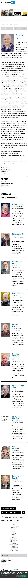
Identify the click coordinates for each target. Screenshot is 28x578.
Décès (11, 520)
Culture (21, 517)
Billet (14, 530)
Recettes (14, 546)
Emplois (17, 520)
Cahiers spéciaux (14, 541)
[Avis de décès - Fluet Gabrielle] (14, 244)
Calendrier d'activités (14, 544)
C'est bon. (24, 576)
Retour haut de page (7, 508)
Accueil (2, 24)
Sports (15, 517)
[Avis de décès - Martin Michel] (14, 304)
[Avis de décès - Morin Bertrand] (14, 457)
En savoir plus (4, 575)
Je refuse (18, 576)
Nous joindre (14, 528)
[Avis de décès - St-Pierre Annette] (14, 428)
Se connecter (14, 527)
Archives (14, 534)
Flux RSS (14, 543)
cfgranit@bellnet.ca (5, 155)
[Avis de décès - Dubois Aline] (14, 215)
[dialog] (14, 574)
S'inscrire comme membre (14, 526)
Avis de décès (9, 24)
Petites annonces (14, 539)
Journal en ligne (14, 547)
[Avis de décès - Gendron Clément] (14, 365)
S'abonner (14, 524)
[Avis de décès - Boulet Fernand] (14, 335)
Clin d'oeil (14, 533)
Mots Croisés (14, 549)
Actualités (8, 517)
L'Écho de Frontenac (12, 558)
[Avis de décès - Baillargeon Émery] (14, 273)
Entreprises (4, 520)
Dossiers (14, 536)
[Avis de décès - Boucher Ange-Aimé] (14, 397)
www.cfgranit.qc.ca (5, 186)
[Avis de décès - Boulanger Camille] (14, 488)
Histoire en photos (14, 550)
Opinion (14, 531)
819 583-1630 (3, 564)
